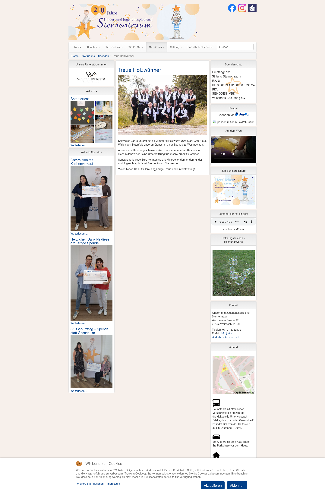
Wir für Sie (135, 47)
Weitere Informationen (90, 483)
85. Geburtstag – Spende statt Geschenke (90, 330)
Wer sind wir (113, 47)
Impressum (113, 483)
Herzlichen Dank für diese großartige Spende (90, 241)
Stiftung (175, 47)
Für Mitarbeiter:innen (200, 47)
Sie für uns (156, 47)
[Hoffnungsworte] (233, 274)
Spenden (103, 56)
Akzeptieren (213, 485)
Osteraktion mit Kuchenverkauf (82, 161)
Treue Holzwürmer (139, 69)
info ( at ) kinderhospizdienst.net (225, 335)
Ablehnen (237, 485)
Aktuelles (92, 47)
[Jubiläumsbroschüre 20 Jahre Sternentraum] (233, 191)
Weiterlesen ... (79, 145)
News (77, 47)
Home (75, 56)
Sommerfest (80, 98)
